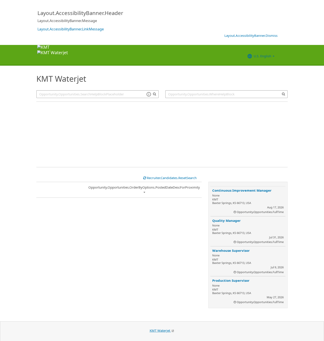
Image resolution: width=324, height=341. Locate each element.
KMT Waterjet (160, 330)
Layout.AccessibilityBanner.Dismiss (250, 35)
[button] (148, 94)
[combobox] (226, 94)
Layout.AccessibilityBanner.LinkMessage (70, 29)
